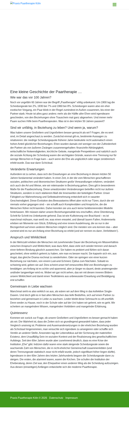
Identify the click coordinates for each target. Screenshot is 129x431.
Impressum (71, 398)
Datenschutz (56, 398)
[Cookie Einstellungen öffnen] (23, 419)
